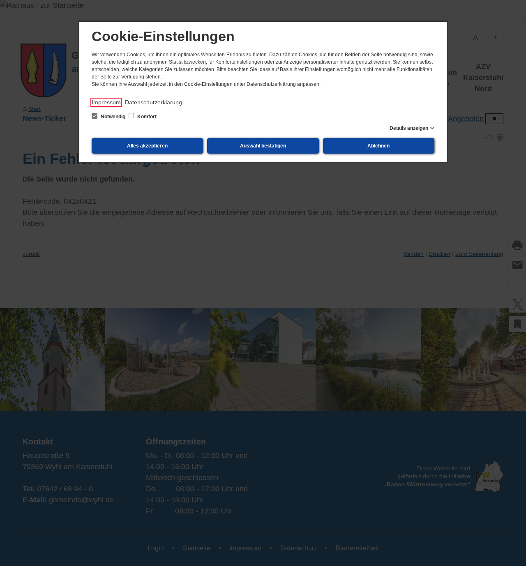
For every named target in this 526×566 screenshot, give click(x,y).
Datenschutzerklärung (153, 102)
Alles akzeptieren (147, 146)
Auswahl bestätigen (263, 146)
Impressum (106, 102)
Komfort (146, 117)
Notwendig (113, 117)
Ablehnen (378, 146)
